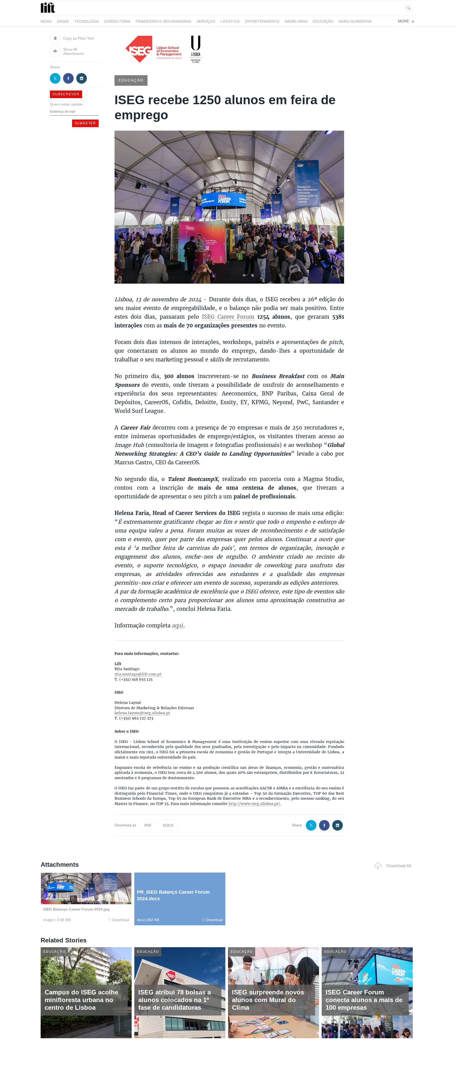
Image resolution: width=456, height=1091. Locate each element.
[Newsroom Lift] (49, 13)
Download (120, 920)
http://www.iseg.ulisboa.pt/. (255, 803)
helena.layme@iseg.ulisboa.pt (142, 713)
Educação (323, 21)
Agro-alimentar (355, 21)
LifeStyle (230, 21)
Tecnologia (86, 21)
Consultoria (117, 21)
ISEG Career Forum (228, 316)
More (403, 21)
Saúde (63, 21)
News (46, 21)
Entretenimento (262, 21)
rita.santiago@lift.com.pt (138, 674)
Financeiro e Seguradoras (163, 21)
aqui (177, 625)
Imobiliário (296, 21)
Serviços (205, 21)
